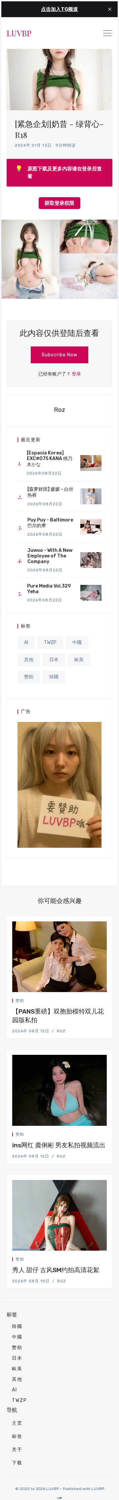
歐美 (79, 659)
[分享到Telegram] (97, 1002)
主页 (17, 1423)
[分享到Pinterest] (104, 1002)
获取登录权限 (59, 203)
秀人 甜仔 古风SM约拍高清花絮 (55, 1270)
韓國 (54, 677)
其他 (28, 659)
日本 (54, 659)
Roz (59, 409)
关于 (17, 1449)
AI (26, 642)
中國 (77, 642)
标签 (17, 1436)
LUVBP (19, 33)
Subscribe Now (59, 355)
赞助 (28, 677)
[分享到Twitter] (82, 1002)
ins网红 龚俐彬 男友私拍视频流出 (58, 1145)
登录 (76, 374)
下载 (17, 1463)
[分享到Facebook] (90, 1002)
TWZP (50, 642)
